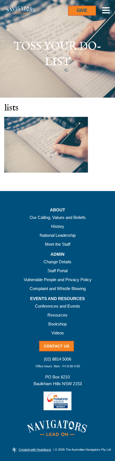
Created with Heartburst (35, 449)
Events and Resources (57, 298)
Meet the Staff (57, 244)
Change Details (57, 261)
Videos (57, 332)
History (57, 226)
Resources (57, 315)
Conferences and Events (57, 306)
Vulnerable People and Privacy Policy (58, 279)
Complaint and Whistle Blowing (58, 288)
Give (82, 10)
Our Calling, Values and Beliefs (58, 217)
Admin (57, 254)
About (57, 210)
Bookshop (57, 324)
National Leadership (58, 235)
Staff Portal (57, 270)
